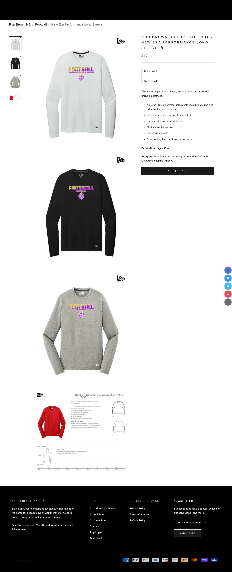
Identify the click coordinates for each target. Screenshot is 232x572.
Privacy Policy (137, 508)
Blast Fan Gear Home (102, 508)
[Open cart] (221, 11)
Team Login (96, 538)
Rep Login (96, 532)
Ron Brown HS (20, 24)
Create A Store (98, 520)
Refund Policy (137, 520)
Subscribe (187, 533)
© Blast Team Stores (29, 561)
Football (41, 24)
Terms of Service (139, 514)
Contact (94, 526)
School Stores (98, 514)
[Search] (213, 11)
